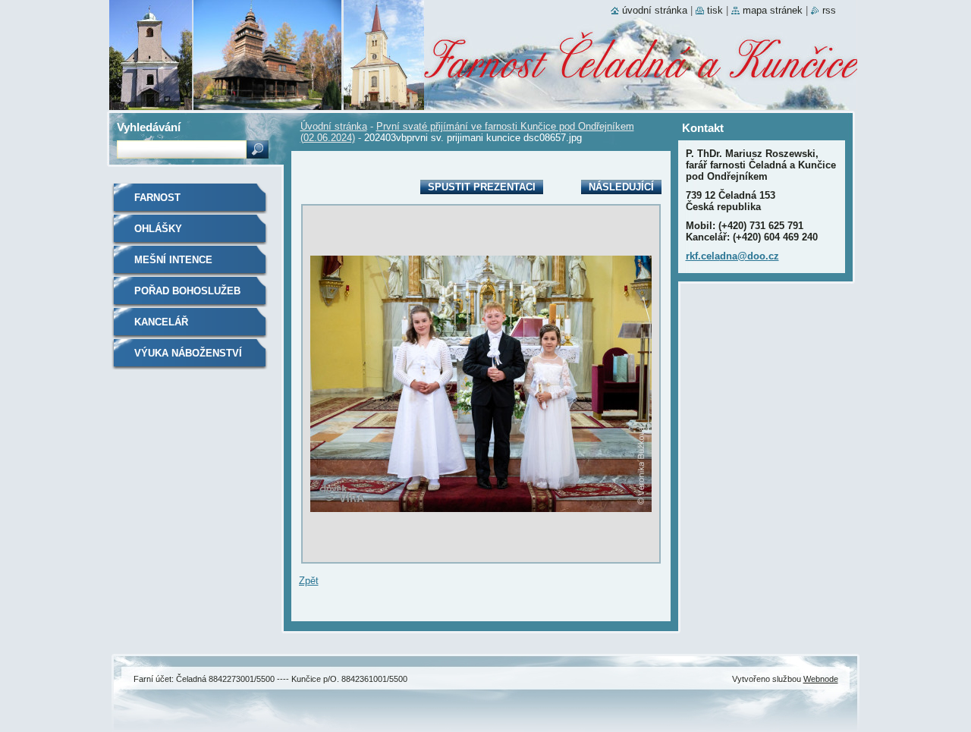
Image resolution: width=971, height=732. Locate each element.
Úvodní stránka (333, 126)
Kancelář (161, 322)
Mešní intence (173, 259)
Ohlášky (158, 228)
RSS (829, 10)
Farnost (157, 197)
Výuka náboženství (188, 353)
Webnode (820, 678)
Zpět (309, 580)
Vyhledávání (149, 127)
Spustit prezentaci (482, 187)
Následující (621, 187)
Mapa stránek (773, 10)
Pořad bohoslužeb (187, 291)
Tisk (715, 10)
